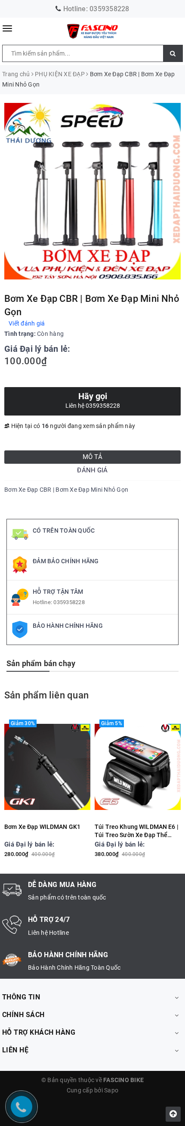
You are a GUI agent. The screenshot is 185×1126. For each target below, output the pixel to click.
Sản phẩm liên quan (46, 695)
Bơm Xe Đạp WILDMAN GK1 (42, 826)
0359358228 (109, 9)
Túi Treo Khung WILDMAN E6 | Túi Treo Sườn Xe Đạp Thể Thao (137, 831)
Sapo (111, 1090)
